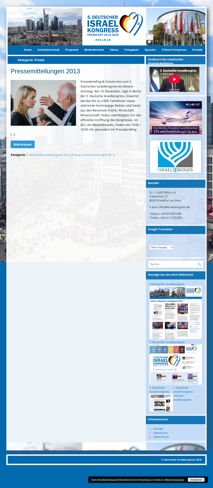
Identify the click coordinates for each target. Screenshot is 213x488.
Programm (72, 49)
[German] (151, 238)
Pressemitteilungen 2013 (45, 71)
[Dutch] (151, 242)
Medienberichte (94, 49)
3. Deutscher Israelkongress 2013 (48, 155)
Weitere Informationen (174, 480)
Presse (76, 155)
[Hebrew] (156, 238)
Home (28, 49)
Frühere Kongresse (174, 49)
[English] (160, 238)
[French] (156, 242)
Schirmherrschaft (48, 49)
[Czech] (169, 238)
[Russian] (164, 242)
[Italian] (160, 242)
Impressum (160, 433)
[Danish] (173, 238)
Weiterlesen (23, 144)
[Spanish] (169, 242)
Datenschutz (161, 437)
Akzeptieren (196, 479)
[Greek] (164, 238)
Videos (114, 49)
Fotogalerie (131, 49)
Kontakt (197, 49)
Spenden (150, 49)
